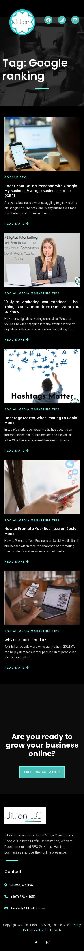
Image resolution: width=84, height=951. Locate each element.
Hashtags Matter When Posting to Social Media (41, 420)
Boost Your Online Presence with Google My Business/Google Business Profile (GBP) (40, 190)
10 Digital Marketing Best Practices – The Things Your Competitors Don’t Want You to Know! (41, 306)
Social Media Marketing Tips (32, 293)
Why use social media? (25, 639)
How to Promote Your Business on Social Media (41, 531)
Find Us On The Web (46, 930)
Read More (15, 224)
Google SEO (15, 177)
